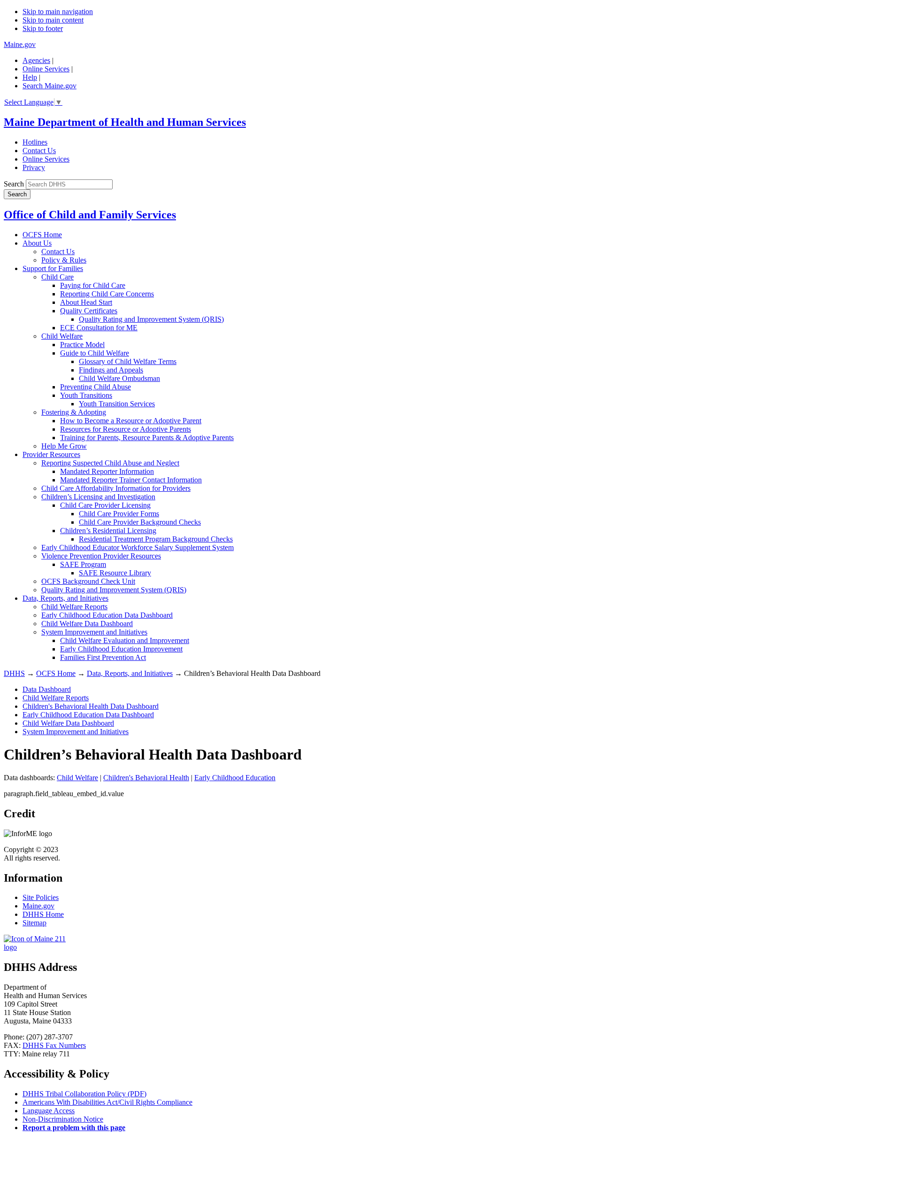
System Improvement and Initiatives (94, 632)
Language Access (49, 1111)
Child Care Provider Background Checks (140, 522)
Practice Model (82, 345)
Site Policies (41, 897)
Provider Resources (51, 454)
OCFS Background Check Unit (88, 581)
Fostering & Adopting (73, 412)
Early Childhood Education (234, 778)
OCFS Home (42, 235)
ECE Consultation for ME (98, 328)
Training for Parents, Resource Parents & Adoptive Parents (147, 438)
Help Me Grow (64, 446)
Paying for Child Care (92, 285)
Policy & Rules (63, 260)
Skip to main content (53, 20)
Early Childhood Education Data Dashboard (107, 615)
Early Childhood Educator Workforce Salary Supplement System (137, 547)
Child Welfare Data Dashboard (87, 624)
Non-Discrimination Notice (63, 1119)
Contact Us (39, 151)
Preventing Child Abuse (95, 387)
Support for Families (53, 268)
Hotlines (35, 142)
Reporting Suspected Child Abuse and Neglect (110, 463)
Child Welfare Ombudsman (119, 378)
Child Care (57, 277)
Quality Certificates (88, 311)
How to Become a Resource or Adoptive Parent (130, 421)
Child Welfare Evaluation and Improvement (124, 640)
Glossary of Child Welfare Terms (127, 361)
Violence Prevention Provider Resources (101, 556)
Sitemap (34, 923)
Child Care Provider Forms (119, 514)
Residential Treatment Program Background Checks (156, 539)
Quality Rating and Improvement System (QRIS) (151, 319)
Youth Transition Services (117, 404)
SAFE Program (83, 564)
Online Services (46, 69)
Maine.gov (20, 44)
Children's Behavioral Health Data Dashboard (91, 706)
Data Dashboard (47, 689)
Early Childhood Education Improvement (121, 649)
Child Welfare (62, 336)
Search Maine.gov (49, 86)
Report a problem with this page (74, 1128)
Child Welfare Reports (74, 607)
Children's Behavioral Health (146, 778)
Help (30, 77)
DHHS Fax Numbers (54, 1045)
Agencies (36, 60)
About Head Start (86, 302)
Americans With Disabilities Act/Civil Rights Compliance (107, 1102)
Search (14, 184)
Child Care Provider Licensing (105, 505)
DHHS (14, 673)
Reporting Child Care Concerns (107, 294)
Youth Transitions (86, 395)
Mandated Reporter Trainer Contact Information (131, 480)
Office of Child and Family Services (90, 215)
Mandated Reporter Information (107, 471)
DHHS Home (43, 914)
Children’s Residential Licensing (108, 531)
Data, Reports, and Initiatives (65, 598)
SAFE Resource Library (115, 573)
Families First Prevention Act (103, 657)
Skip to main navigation (58, 12)
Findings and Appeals (111, 370)
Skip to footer (43, 28)
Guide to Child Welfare (94, 353)
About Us (37, 243)
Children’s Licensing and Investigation (98, 497)
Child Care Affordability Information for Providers (116, 488)
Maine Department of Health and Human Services (125, 122)
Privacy (34, 167)
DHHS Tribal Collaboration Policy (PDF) (84, 1094)
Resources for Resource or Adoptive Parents (125, 429)
